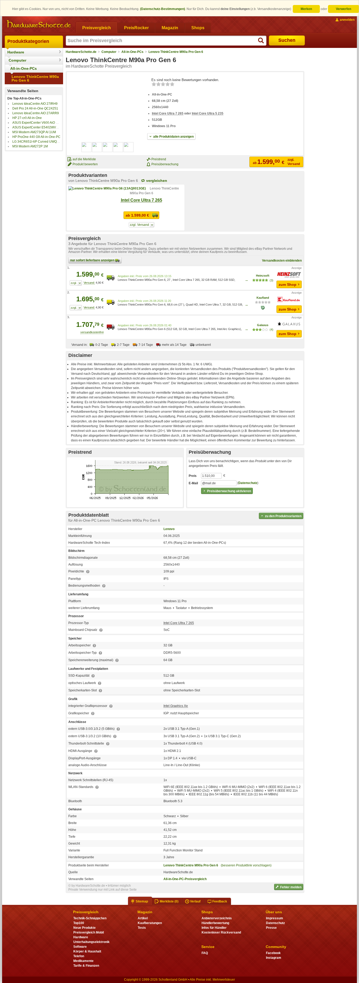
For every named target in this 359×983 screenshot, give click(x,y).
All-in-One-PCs (23, 68)
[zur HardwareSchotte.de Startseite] (39, 24)
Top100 (78, 923)
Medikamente (83, 961)
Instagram (273, 958)
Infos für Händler (214, 928)
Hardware (15, 52)
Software (80, 947)
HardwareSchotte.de (81, 52)
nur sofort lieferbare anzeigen (92, 260)
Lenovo (169, 529)
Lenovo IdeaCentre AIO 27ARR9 (35, 113)
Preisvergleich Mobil (88, 932)
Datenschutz (247, 483)
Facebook (273, 953)
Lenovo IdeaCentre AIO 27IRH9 (35, 104)
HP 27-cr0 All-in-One (27, 118)
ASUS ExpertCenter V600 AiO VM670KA (41, 122)
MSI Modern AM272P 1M (30, 146)
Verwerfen (343, 9)
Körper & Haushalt (87, 951)
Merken (306, 9)
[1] (76, 283)
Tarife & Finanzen (86, 965)
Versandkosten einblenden (282, 260)
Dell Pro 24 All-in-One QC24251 (35, 108)
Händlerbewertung (215, 923)
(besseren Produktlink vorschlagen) (246, 865)
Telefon (78, 956)
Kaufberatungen (150, 923)
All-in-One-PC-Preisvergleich (185, 879)
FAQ (205, 953)
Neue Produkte (84, 928)
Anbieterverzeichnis (217, 918)
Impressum (274, 918)
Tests (142, 928)
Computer (17, 60)
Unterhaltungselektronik (91, 942)
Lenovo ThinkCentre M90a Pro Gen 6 (35, 78)
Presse (271, 928)
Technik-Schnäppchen (89, 918)
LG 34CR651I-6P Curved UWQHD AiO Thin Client (48, 141)
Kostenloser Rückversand (221, 932)
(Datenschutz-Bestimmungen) (162, 9)
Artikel (143, 918)
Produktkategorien (28, 41)
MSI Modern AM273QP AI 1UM (34, 132)
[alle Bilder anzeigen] (107, 147)
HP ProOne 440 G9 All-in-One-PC (36, 137)
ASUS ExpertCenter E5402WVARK (37, 127)
